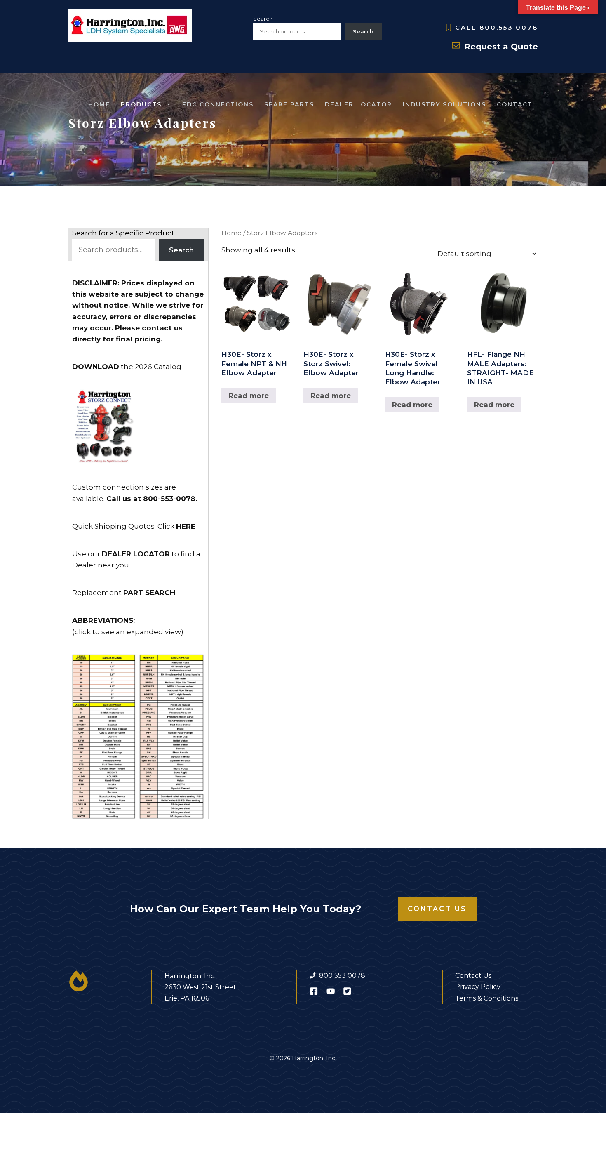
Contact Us (437, 909)
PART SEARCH (149, 593)
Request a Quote (501, 47)
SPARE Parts (289, 104)
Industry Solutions (444, 104)
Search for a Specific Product (123, 233)
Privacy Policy (477, 987)
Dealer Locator (358, 104)
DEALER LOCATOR (136, 554)
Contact (515, 104)
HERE (185, 526)
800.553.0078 (508, 27)
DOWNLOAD (95, 367)
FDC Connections (218, 104)
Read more (248, 395)
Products (141, 104)
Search (262, 18)
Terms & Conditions (486, 998)
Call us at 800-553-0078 (150, 498)
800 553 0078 (342, 975)
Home (99, 104)
